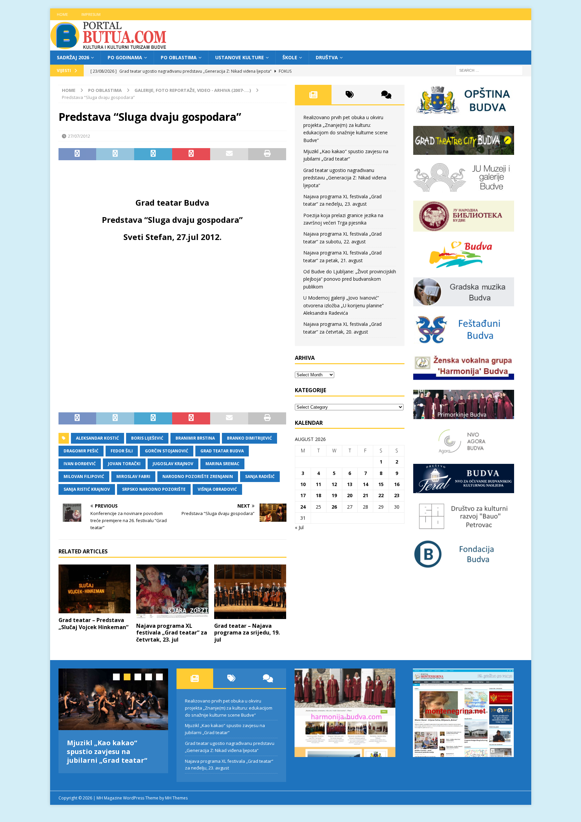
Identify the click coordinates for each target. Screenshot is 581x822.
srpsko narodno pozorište (154, 489)
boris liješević (147, 438)
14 (365, 484)
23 (396, 495)
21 (365, 495)
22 (381, 495)
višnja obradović (217, 489)
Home (62, 14)
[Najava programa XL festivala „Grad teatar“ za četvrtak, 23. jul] (172, 591)
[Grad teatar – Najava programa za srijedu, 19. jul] (250, 591)
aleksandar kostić (97, 438)
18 (318, 495)
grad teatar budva (222, 451)
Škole (289, 57)
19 (334, 495)
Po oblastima (179, 57)
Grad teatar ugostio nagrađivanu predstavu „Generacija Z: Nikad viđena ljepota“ (344, 178)
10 (303, 484)
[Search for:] (489, 70)
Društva (327, 57)
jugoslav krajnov (173, 464)
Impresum (91, 14)
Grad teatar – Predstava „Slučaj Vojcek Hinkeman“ (93, 623)
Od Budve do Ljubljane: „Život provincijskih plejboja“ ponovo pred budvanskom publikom (349, 279)
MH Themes (176, 798)
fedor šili (122, 451)
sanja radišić (260, 476)
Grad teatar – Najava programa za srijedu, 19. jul (247, 633)
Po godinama (125, 57)
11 (318, 484)
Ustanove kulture (239, 57)
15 (381, 484)
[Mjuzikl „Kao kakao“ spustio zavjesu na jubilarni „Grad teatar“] (113, 699)
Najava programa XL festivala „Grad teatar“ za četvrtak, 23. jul (171, 633)
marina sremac (222, 464)
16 (396, 484)
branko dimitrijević (249, 438)
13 (349, 484)
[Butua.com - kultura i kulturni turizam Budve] (109, 46)
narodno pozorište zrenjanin (197, 476)
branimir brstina (195, 438)
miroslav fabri (133, 476)
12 (334, 484)
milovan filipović (84, 476)
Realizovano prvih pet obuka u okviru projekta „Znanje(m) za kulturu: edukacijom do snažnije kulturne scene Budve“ (228, 708)
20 (349, 495)
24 (303, 507)
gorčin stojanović (166, 451)
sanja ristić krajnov (87, 489)
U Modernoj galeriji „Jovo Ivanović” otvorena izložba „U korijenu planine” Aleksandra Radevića (343, 305)
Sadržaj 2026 (73, 57)
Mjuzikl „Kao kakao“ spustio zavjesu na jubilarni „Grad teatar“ (107, 751)
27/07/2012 (79, 136)
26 (334, 507)
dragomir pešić (81, 451)
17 (303, 495)
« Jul (299, 527)
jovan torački (124, 464)
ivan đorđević (80, 464)
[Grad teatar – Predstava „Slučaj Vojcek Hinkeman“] (95, 588)
